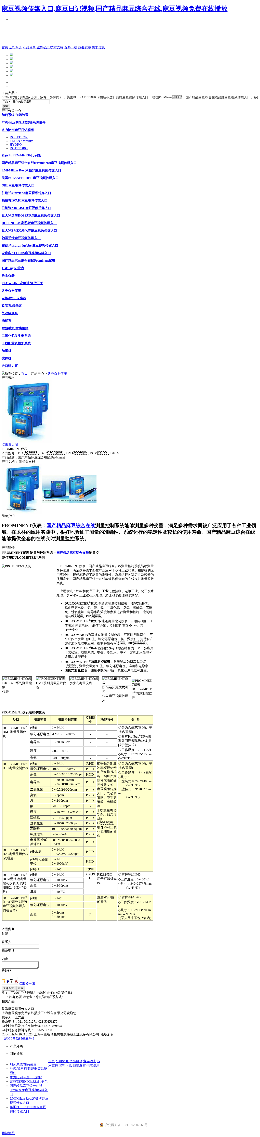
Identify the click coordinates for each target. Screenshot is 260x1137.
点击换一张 (27, 983)
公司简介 (15, 47)
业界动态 (43, 47)
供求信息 (98, 47)
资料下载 (70, 47)
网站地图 (8, 1133)
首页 (5, 47)
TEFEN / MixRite (21, 141)
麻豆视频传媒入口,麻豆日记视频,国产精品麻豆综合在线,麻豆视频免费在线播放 (115, 8)
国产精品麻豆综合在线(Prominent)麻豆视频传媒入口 (29, 1090)
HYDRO (16, 144)
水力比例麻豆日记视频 (26, 1077)
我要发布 (84, 47)
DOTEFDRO (19, 148)
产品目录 (29, 47)
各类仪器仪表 (57, 373)
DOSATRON (19, 137)
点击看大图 (10, 444)
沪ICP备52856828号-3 (19, 1038)
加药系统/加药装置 (23, 1064)
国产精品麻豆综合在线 (71, 525)
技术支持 (56, 47)
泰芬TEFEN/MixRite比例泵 (29, 1081)
